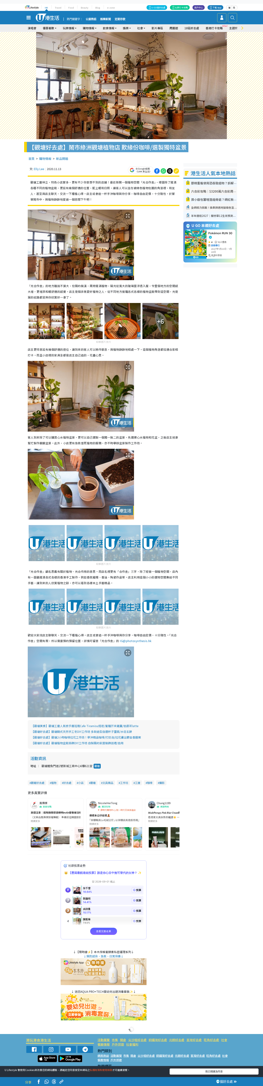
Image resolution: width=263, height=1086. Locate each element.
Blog (97, 7)
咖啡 (149, 783)
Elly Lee (39, 169)
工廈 (137, 783)
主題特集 (235, 28)
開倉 (123, 1040)
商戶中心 (198, 7)
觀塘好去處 (37, 783)
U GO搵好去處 (158, 7)
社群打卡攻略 (181, 7)
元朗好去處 (176, 1040)
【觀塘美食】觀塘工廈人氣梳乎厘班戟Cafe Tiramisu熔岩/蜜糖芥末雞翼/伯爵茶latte (84, 726)
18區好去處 (191, 28)
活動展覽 (104, 1040)
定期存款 (120, 19)
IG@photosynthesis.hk (136, 641)
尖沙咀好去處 (137, 1040)
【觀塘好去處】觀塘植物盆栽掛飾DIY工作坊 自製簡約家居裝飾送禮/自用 (77, 743)
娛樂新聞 (105, 19)
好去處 (67, 783)
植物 (54, 783)
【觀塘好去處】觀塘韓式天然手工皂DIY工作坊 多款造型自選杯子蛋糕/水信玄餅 (81, 731)
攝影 (162, 783)
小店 (81, 783)
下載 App (217, 7)
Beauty (84, 7)
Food (71, 7)
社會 (224, 1040)
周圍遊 (173, 28)
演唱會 (32, 28)
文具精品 (108, 783)
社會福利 (132, 1044)
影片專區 (157, 28)
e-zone (111, 7)
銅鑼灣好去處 (158, 1040)
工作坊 (124, 783)
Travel (58, 7)
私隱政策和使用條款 (101, 1070)
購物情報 (45, 158)
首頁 (31, 158)
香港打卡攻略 (214, 28)
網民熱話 (103, 1055)
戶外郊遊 (118, 1044)
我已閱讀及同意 (214, 1071)
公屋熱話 (91, 19)
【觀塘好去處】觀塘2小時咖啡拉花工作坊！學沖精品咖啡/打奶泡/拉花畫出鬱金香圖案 (86, 737)
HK (46, 7)
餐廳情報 (104, 1044)
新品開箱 (62, 158)
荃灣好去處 (194, 1040)
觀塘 (97, 766)
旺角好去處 (211, 1040)
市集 (115, 1040)
